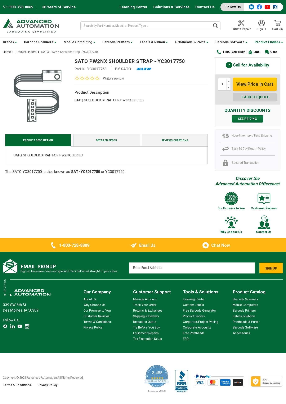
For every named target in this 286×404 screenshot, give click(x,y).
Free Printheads (194, 333)
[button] (5, 287)
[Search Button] (215, 26)
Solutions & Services (171, 7)
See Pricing (247, 118)
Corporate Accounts (197, 327)
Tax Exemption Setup (147, 339)
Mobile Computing (78, 42)
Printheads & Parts (190, 42)
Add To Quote (256, 97)
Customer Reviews (97, 316)
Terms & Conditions (97, 322)
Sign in (261, 29)
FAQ (186, 339)
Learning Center (133, 7)
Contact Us (205, 7)
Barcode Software (230, 42)
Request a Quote (144, 322)
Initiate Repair (241, 29)
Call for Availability (247, 65)
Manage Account (145, 299)
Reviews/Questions (174, 140)
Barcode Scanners (39, 42)
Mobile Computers (245, 305)
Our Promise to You (97, 310)
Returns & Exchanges (147, 310)
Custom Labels (193, 305)
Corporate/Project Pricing (200, 322)
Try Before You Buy (146, 327)
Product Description (38, 140)
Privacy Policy (93, 327)
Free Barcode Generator (199, 310)
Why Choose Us (95, 305)
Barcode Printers (116, 42)
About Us (90, 299)
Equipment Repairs (146, 333)
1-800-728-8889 (233, 52)
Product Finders (268, 42)
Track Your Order (144, 305)
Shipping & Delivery (146, 316)
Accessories (241, 333)
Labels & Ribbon (153, 42)
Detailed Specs (106, 140)
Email (257, 52)
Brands (9, 42)
